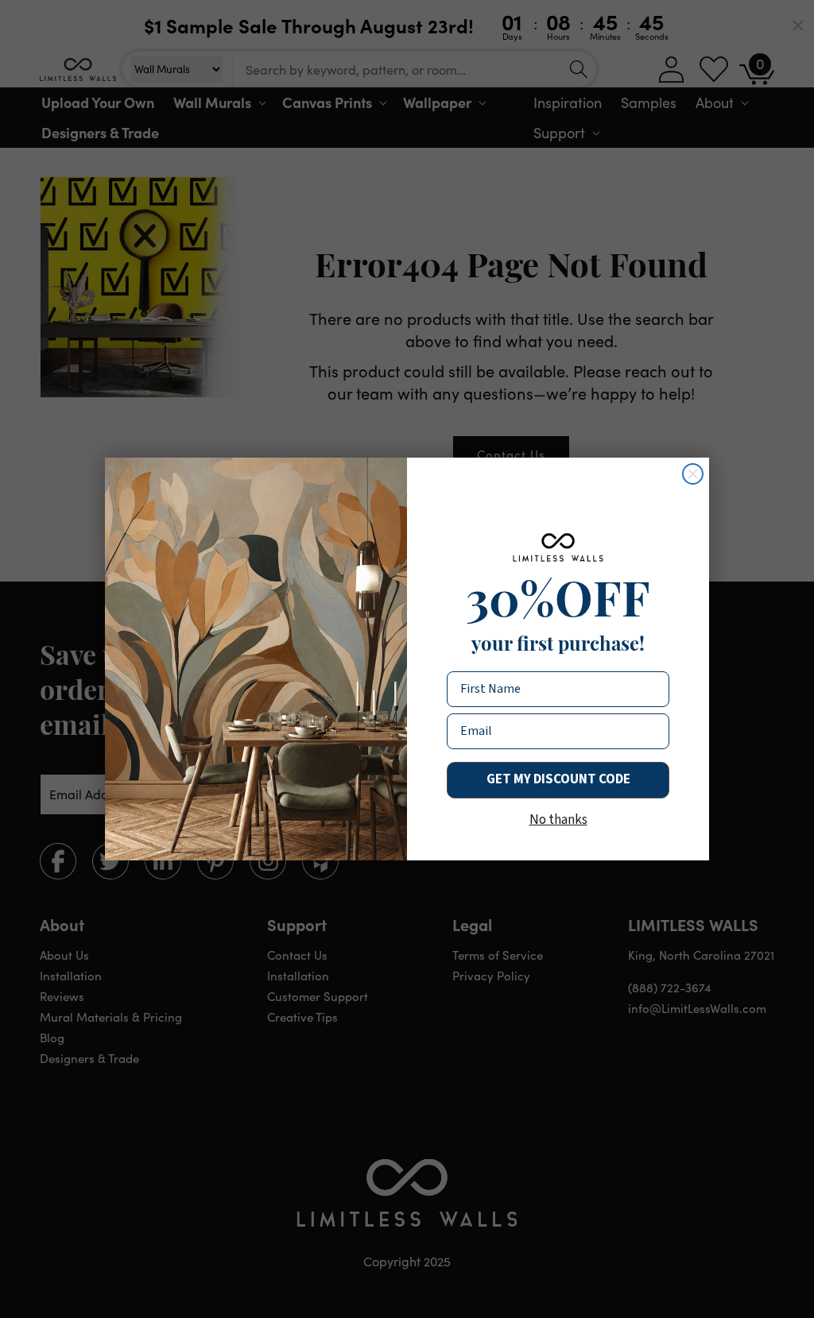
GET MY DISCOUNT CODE (558, 779)
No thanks (558, 819)
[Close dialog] (693, 474)
